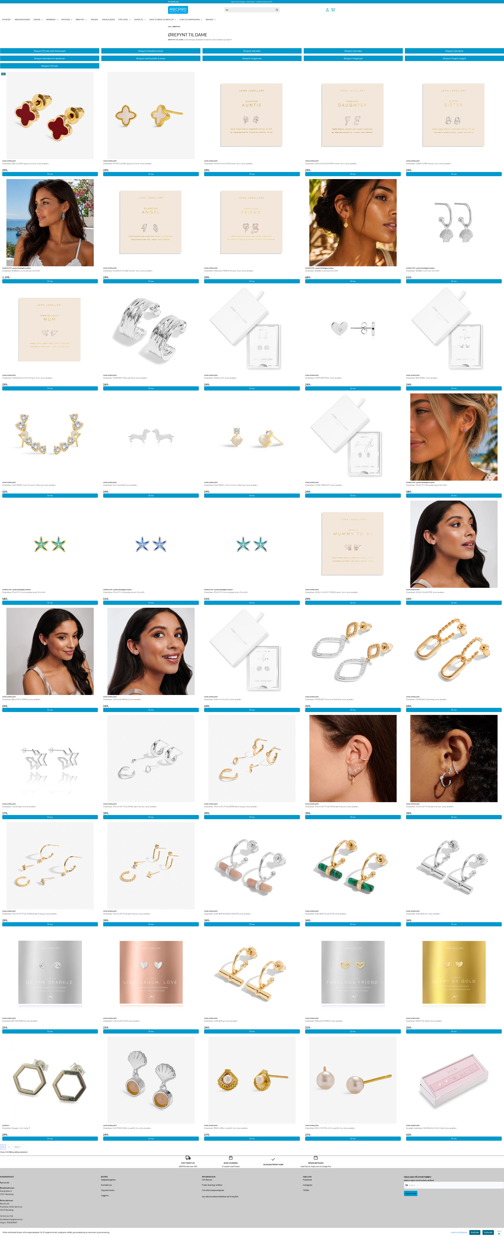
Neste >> (18, 1147)
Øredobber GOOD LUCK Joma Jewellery (220, 378)
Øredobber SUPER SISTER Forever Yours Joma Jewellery (428, 163)
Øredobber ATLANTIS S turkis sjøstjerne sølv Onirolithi (226, 592)
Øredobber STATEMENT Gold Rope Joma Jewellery (426, 699)
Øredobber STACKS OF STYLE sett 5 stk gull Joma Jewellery (126, 914)
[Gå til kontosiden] (327, 10)
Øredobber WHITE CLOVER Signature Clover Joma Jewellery (127, 163)
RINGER (94, 19)
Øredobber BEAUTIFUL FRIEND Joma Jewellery (21, 699)
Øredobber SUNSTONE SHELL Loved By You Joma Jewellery (127, 1128)
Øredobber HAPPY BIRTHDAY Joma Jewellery (323, 378)
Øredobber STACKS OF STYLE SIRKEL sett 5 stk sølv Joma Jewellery (130, 806)
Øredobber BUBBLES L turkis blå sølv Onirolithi (21, 271)
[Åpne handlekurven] (333, 10)
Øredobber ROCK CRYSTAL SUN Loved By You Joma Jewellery (330, 1128)
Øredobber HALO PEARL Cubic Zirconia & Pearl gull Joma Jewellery (29, 485)
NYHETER (6, 19)
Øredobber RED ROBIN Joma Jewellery (422, 378)
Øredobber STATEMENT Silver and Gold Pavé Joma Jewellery (329, 699)
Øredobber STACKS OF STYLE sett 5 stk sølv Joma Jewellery (430, 806)
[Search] (277, 9)
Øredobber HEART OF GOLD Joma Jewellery (424, 1021)
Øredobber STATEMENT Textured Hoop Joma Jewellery (125, 378)
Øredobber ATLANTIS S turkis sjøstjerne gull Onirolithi (23, 592)
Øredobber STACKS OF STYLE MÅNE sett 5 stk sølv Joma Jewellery (332, 806)
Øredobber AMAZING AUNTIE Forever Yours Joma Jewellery (228, 163)
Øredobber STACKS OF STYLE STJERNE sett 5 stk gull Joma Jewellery (29, 914)
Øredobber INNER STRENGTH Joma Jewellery (323, 485)
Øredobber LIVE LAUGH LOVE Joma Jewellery (121, 1021)
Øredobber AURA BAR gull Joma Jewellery (221, 1021)
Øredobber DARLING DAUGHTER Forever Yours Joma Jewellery (331, 163)
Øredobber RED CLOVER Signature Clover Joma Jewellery (25, 163)
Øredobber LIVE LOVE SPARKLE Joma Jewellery (122, 699)
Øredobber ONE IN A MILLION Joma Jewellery (223, 699)
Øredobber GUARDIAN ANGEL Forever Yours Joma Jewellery (128, 271)
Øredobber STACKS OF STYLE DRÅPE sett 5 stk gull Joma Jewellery (231, 806)
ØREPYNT (176, 27)
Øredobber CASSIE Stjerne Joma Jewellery (19, 806)
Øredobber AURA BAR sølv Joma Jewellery (423, 914)
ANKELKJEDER (108, 19)
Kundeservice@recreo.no (11, 1219)
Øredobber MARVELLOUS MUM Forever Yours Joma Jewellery (27, 378)
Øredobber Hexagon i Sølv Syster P (16, 1128)
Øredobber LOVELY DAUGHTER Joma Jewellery (425, 592)
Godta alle (488, 1232)
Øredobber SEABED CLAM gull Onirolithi (321, 271)
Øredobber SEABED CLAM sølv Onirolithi (422, 271)
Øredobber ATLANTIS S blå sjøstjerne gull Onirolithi (426, 485)
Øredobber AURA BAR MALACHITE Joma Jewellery (325, 914)
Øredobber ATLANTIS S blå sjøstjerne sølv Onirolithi (124, 592)
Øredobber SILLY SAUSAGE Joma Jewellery (120, 485)
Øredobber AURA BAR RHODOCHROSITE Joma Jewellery (227, 914)
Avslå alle (475, 1232)
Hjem (170, 27)
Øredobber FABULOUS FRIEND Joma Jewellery (324, 1021)
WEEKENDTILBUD (22, 19)
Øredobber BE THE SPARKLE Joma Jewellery (20, 1021)
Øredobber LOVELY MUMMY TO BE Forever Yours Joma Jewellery (331, 592)
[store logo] (178, 10)
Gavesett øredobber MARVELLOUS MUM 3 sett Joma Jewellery (431, 1128)
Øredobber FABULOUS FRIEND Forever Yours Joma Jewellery (229, 271)
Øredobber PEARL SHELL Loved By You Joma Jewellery (226, 1128)
